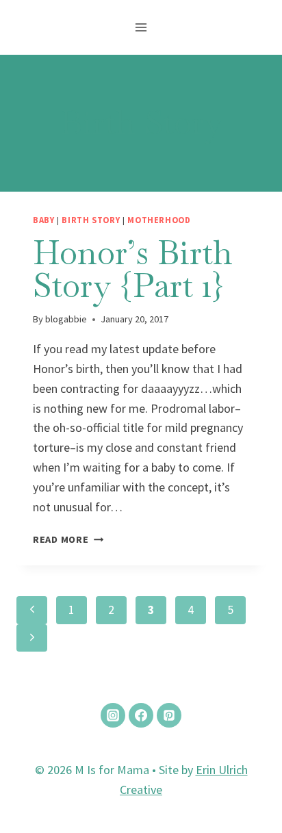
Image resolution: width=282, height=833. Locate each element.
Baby (44, 220)
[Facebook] (141, 715)
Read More (68, 539)
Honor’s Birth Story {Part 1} (133, 269)
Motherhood (158, 220)
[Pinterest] (169, 715)
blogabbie (66, 319)
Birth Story (91, 220)
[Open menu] (141, 27)
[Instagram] (113, 715)
